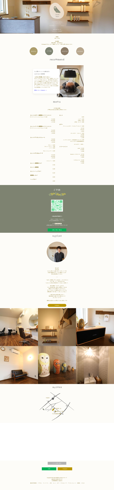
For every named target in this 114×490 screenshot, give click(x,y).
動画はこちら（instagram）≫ (40, 90)
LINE (49, 468)
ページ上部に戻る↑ (57, 463)
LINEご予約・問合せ (57, 230)
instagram (57, 305)
